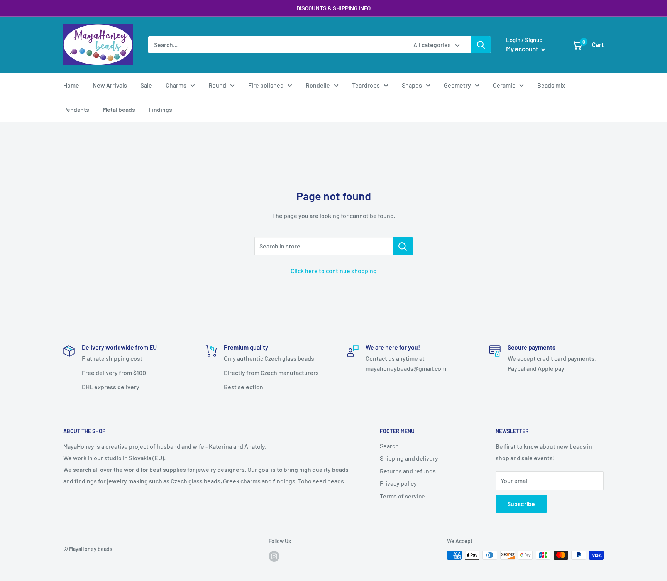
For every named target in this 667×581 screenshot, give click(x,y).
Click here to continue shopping (334, 270)
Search (389, 445)
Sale (146, 85)
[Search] (481, 44)
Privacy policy (398, 483)
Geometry (457, 85)
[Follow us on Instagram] (274, 556)
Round (217, 85)
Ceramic (504, 85)
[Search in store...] (403, 246)
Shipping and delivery (409, 458)
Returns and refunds (408, 471)
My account (522, 48)
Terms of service (402, 496)
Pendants (76, 109)
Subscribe (521, 503)
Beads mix (551, 85)
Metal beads (119, 109)
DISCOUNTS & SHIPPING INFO (333, 8)
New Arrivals (110, 85)
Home (71, 85)
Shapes (412, 85)
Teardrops (366, 85)
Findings (160, 109)
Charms (176, 85)
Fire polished (266, 85)
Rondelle (318, 85)
